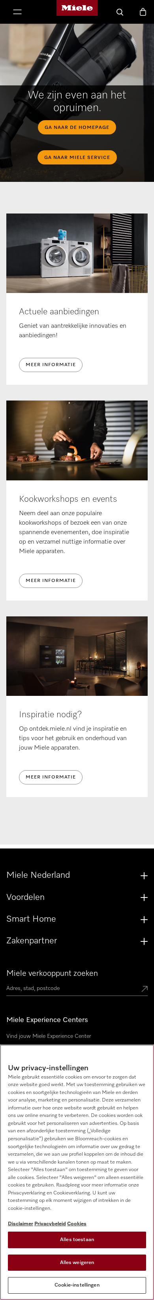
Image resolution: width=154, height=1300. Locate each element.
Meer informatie (51, 365)
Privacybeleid (50, 1223)
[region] (77, 1172)
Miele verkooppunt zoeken (52, 973)
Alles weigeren (77, 1262)
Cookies (76, 1223)
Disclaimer (20, 1223)
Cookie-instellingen (76, 1285)
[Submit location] (144, 990)
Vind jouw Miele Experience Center (48, 1036)
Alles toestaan (77, 1239)
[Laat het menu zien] (17, 12)
